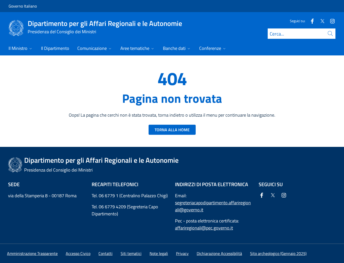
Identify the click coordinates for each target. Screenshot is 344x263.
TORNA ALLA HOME (172, 130)
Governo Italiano (23, 6)
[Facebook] (310, 20)
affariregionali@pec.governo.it (204, 227)
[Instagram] (330, 20)
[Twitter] (320, 20)
